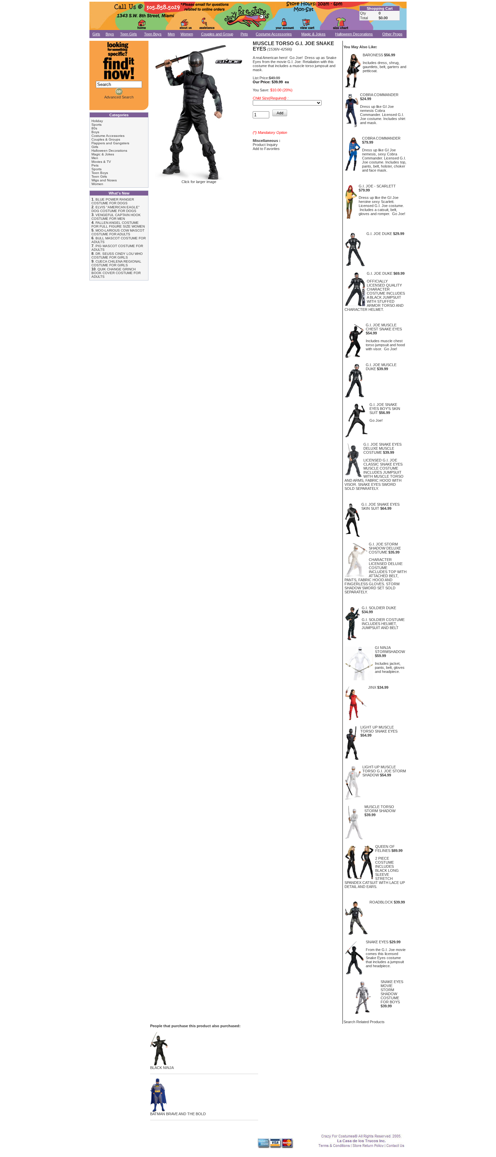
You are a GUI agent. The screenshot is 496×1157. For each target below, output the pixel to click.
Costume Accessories (274, 34)
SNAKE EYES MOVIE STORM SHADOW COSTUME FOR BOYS (392, 992)
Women (187, 34)
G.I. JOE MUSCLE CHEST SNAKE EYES (384, 327)
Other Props (392, 34)
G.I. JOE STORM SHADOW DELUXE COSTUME (385, 548)
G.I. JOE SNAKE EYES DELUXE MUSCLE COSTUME (382, 448)
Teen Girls (128, 34)
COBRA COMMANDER (379, 95)
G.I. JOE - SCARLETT (377, 186)
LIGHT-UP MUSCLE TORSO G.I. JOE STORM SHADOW (384, 771)
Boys (110, 34)
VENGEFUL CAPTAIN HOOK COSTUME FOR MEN (116, 216)
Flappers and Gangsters (110, 143)
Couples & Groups (105, 139)
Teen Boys (153, 34)
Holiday (97, 121)
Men (171, 34)
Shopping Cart (380, 8)
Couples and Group (217, 34)
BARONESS (373, 55)
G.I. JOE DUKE (379, 234)
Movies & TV (101, 162)
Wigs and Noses (104, 180)
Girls (96, 34)
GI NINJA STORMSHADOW (390, 650)
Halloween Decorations (354, 34)
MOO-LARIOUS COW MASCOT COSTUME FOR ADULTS (117, 232)
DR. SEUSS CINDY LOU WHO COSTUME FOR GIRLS (117, 255)
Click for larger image (199, 182)
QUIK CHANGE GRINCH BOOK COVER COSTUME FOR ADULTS (116, 272)
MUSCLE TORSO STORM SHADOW (379, 809)
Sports (96, 124)
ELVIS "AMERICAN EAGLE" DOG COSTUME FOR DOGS (115, 209)
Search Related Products (364, 1022)
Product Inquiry (265, 145)
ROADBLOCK (381, 902)
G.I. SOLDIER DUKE (379, 608)
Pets (244, 34)
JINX (372, 687)
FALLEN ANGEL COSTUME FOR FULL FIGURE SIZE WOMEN (118, 224)
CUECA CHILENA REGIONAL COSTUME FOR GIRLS (116, 263)
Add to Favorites (266, 149)
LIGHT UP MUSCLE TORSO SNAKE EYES (378, 729)
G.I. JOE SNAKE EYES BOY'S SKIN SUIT (384, 409)
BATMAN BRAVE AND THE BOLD (178, 1114)
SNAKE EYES (377, 942)
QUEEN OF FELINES (385, 848)
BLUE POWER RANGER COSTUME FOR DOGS (112, 201)
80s (94, 128)
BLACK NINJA (162, 1068)
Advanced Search (119, 97)
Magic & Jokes (313, 34)
